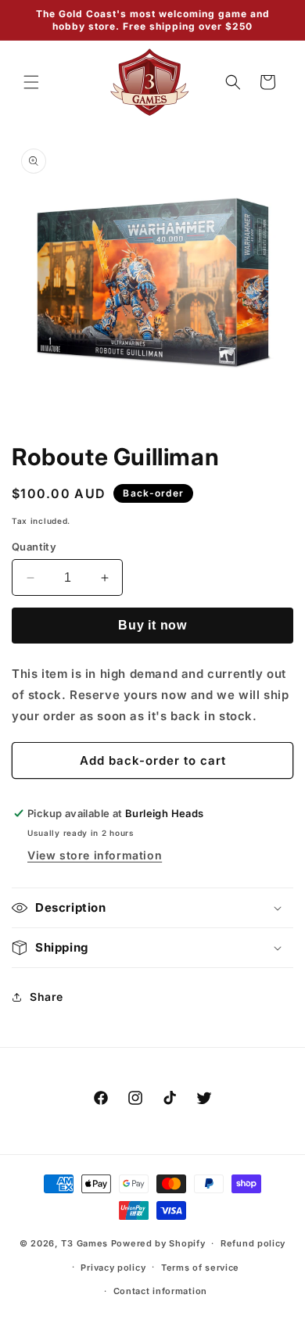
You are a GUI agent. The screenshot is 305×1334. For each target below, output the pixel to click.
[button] (31, 82)
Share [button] (46, 996)
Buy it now (152, 625)
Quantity (34, 546)
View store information (94, 855)
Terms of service (200, 1267)
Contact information (160, 1291)
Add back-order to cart (153, 760)
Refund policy (253, 1243)
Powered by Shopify (158, 1243)
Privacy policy (113, 1267)
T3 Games (84, 1243)
